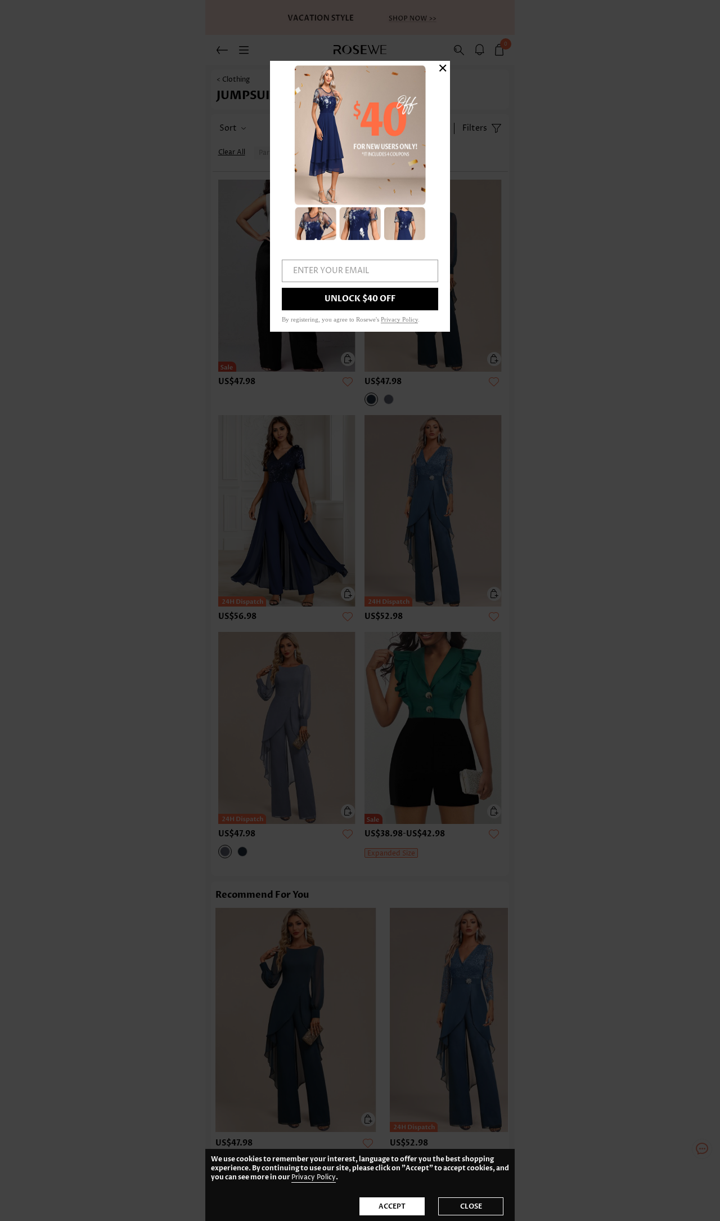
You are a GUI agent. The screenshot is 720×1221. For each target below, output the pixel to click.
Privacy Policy (313, 1177)
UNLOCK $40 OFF (360, 298)
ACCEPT (392, 1206)
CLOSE (471, 1206)
